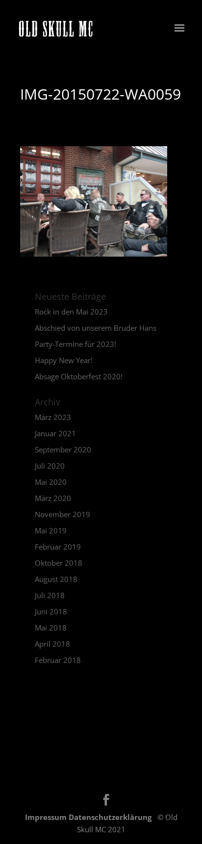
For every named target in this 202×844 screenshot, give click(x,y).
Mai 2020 (51, 482)
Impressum (47, 817)
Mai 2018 (51, 628)
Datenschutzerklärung (111, 817)
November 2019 (62, 514)
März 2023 (53, 417)
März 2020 (53, 498)
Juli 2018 (50, 595)
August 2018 (56, 579)
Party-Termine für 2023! (75, 344)
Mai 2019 (51, 530)
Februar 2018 (58, 660)
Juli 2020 (50, 466)
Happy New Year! (64, 360)
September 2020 (63, 449)
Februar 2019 (58, 547)
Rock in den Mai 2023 (71, 311)
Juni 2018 (51, 611)
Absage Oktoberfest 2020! (79, 376)
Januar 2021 (55, 433)
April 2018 (52, 644)
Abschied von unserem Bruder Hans (95, 328)
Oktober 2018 (58, 563)
